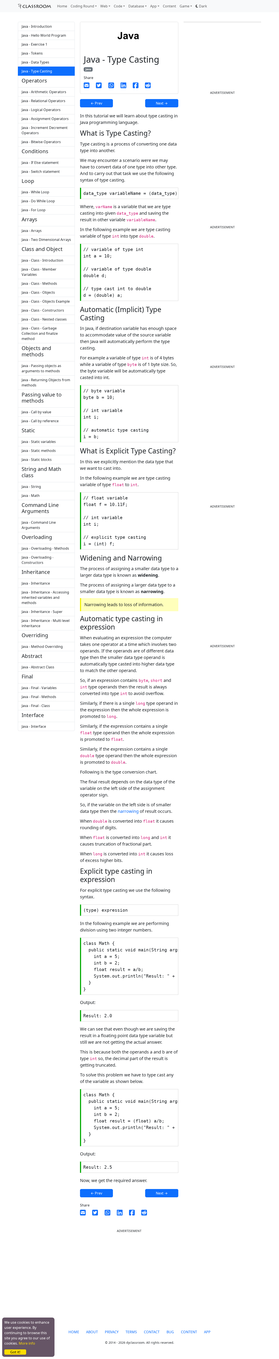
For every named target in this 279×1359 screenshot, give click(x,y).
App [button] (153, 6)
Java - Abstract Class (38, 667)
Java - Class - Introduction (42, 260)
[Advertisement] (216, 126)
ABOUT (92, 1332)
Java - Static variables (39, 441)
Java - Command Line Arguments (39, 525)
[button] (201, 6)
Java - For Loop (34, 210)
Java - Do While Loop (38, 201)
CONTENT (189, 1332)
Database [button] (136, 6)
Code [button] (118, 6)
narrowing (128, 811)
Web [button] (104, 6)
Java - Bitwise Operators (41, 141)
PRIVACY (112, 1332)
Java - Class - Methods (39, 283)
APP (207, 1332)
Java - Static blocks (37, 459)
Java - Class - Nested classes (44, 319)
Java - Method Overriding (42, 646)
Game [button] (184, 6)
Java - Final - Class (36, 705)
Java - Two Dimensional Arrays (46, 239)
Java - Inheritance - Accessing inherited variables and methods (45, 597)
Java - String (31, 486)
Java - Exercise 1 (34, 44)
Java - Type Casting (37, 71)
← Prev (96, 103)
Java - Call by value (36, 412)
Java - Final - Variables (39, 687)
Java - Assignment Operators (45, 118)
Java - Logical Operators (41, 109)
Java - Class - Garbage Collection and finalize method (40, 333)
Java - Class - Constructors (43, 310)
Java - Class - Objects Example (46, 301)
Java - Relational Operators (43, 100)
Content (169, 6)
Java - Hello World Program (44, 35)
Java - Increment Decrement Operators (45, 130)
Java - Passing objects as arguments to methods (41, 368)
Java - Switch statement (41, 171)
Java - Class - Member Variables (39, 272)
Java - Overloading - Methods (45, 548)
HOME (73, 1332)
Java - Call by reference (40, 421)
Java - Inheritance (36, 583)
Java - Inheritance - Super (42, 611)
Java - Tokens (32, 53)
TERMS (131, 1332)
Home (62, 6)
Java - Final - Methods (39, 696)
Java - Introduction (37, 26)
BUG (170, 1332)
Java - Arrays (32, 230)
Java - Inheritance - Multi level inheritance (46, 623)
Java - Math (31, 495)
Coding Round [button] (82, 6)
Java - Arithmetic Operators (44, 91)
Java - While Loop (35, 192)
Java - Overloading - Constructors (37, 560)
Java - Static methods (39, 450)
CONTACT (152, 1332)
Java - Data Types (35, 62)
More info (27, 1343)
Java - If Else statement (40, 162)
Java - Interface (34, 726)
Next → (162, 103)
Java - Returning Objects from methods (46, 383)
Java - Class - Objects (38, 292)
